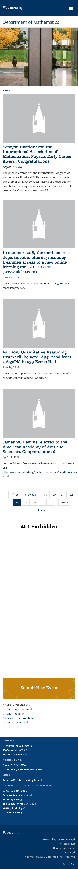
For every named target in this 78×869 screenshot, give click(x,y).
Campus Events (12, 812)
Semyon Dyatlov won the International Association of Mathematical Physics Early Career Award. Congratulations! (37, 154)
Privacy (70, 852)
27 (52, 503)
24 (27, 503)
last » (42, 510)
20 (55, 495)
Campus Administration (17, 795)
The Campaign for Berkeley (19, 803)
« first (15, 494)
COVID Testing (13, 713)
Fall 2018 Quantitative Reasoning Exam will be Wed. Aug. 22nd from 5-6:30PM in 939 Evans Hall (37, 356)
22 (72, 495)
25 (35, 503)
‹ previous (30, 494)
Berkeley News (12, 799)
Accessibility (67, 843)
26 (44, 503)
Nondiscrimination (64, 848)
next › (65, 502)
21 (64, 495)
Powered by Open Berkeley (59, 839)
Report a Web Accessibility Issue (22, 780)
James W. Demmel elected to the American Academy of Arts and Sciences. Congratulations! (35, 446)
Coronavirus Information (19, 718)
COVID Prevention (15, 722)
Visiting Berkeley (14, 808)
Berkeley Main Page (15, 790)
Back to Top (69, 864)
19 (47, 495)
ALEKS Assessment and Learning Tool (42, 283)
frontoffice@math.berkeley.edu (22, 769)
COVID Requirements (17, 709)
